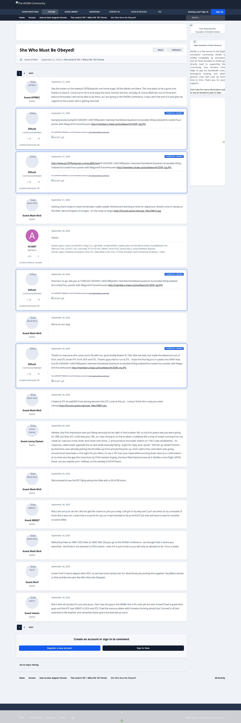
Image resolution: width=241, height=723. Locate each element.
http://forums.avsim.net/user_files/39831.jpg (83, 405)
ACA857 (32, 246)
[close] (121, 712)
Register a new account (59, 648)
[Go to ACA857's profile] (32, 235)
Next (31, 73)
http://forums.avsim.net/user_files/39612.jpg (137, 210)
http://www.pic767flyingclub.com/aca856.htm (75, 163)
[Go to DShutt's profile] (32, 118)
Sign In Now (143, 648)
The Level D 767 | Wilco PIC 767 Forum (84, 59)
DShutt (32, 128)
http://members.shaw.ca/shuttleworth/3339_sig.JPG (118, 124)
